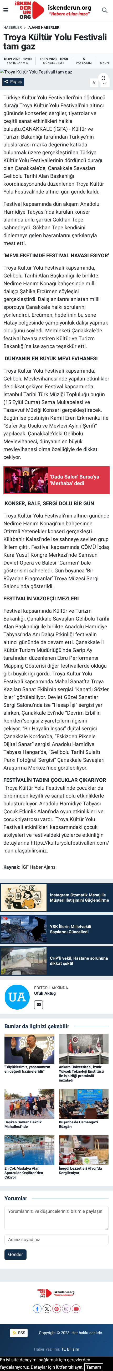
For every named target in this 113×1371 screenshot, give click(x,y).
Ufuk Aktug (45, 993)
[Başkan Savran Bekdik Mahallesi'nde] (29, 1103)
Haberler (12, 27)
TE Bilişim (70, 1349)
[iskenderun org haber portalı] (54, 10)
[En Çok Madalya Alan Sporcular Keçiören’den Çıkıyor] (29, 1149)
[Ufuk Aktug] (17, 996)
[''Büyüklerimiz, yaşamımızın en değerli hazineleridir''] (29, 1048)
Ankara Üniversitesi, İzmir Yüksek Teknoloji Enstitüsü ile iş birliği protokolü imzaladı (81, 1073)
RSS (21, 1332)
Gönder (15, 1254)
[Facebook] (37, 1308)
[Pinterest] (56, 1308)
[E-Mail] (38, 1004)
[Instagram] (66, 1308)
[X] (47, 1308)
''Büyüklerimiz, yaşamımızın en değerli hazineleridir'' (27, 1069)
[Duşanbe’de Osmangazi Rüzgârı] (84, 1103)
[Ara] (105, 10)
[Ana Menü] (5, 10)
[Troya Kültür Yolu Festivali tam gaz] (56, 72)
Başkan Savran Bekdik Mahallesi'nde (23, 1124)
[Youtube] (76, 1308)
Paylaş (16, 81)
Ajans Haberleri (44, 27)
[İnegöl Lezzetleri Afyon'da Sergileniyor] (84, 1149)
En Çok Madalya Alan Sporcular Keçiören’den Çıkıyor (23, 1172)
